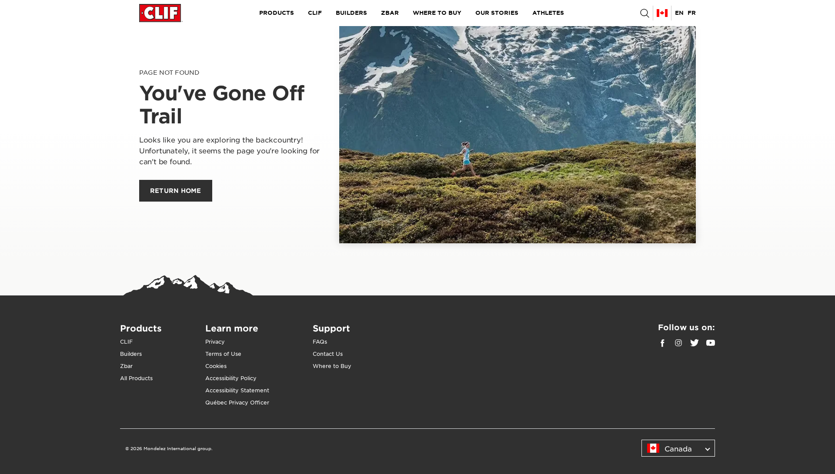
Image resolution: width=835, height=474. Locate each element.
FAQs (320, 341)
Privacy (215, 341)
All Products (136, 378)
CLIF (315, 12)
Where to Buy (437, 12)
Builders (351, 12)
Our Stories (496, 12)
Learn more (231, 328)
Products (276, 12)
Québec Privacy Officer (237, 402)
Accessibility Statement (237, 390)
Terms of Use (223, 353)
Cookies (216, 365)
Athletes (548, 12)
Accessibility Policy (231, 378)
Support (331, 328)
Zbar (390, 12)
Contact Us (328, 353)
